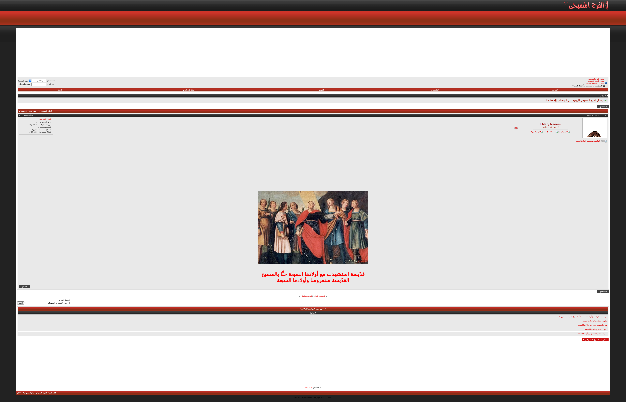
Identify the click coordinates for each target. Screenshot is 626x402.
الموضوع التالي (306, 296)
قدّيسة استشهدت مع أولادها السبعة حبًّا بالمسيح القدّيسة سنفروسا (583, 317)
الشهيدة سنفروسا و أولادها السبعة (595, 321)
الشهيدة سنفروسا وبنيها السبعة (596, 329)
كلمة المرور (51, 84)
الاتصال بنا (52, 393)
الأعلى (19, 393)
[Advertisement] (511, 52)
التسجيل (555, 90)
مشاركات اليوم (188, 90)
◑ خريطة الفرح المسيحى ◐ (595, 339)
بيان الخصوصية (28, 393)
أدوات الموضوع (46, 111)
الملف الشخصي (45, 119)
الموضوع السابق (319, 296)
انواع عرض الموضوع (28, 111)
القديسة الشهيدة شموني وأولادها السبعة (592, 334)
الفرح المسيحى (41, 393)
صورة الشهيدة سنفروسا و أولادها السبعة (592, 325)
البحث (60, 90)
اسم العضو (51, 81)
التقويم (321, 90)
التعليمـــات (435, 90)
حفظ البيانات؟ (23, 81)
